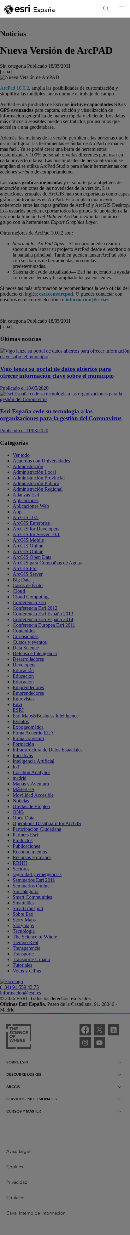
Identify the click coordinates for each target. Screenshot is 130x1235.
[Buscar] (106, 9)
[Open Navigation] (122, 9)
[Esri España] (29, 9)
